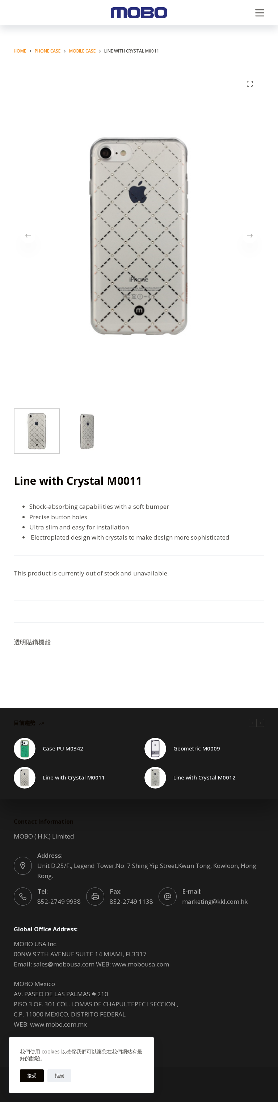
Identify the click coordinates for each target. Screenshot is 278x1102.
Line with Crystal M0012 (204, 777)
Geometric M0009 (196, 748)
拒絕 (59, 1075)
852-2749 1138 (131, 901)
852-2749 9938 (59, 901)
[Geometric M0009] (155, 749)
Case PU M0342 (63, 748)
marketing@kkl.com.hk (215, 901)
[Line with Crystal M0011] (24, 778)
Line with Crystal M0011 (74, 777)
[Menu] (259, 12)
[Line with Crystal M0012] (155, 778)
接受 (32, 1075)
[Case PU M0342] (24, 749)
